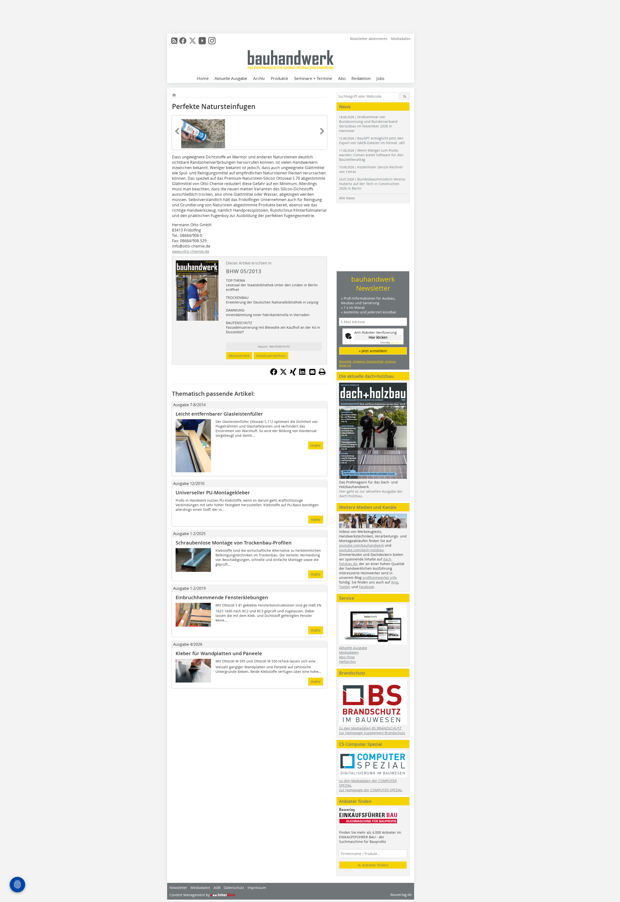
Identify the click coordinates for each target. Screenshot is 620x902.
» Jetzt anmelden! (373, 351)
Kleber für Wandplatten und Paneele (219, 653)
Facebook (366, 586)
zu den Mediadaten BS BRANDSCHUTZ (370, 728)
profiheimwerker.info (380, 577)
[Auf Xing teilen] (293, 374)
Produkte (279, 78)
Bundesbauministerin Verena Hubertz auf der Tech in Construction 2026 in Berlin (372, 184)
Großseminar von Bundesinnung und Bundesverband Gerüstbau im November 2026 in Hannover (368, 124)
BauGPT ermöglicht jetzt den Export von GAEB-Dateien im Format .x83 (372, 140)
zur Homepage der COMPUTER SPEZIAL (370, 790)
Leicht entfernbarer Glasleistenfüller (219, 414)
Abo (342, 78)
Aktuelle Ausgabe (231, 78)
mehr (316, 445)
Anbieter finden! (374, 865)
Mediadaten (401, 38)
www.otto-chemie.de (190, 251)
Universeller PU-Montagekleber (213, 492)
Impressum (257, 887)
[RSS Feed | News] (174, 41)
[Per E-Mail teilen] (312, 372)
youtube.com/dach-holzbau (361, 550)
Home (203, 78)
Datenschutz (234, 887)
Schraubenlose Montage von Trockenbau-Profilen (234, 542)
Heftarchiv (347, 661)
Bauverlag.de (401, 894)
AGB (217, 887)
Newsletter (178, 887)
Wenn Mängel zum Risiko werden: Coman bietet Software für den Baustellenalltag (371, 155)
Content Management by (190, 895)
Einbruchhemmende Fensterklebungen (222, 597)
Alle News (347, 198)
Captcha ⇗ (391, 342)
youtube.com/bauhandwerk (361, 545)
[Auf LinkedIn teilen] (303, 374)
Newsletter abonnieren (369, 38)
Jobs (380, 78)
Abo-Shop (347, 657)
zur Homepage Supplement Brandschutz (372, 733)
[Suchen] (404, 96)
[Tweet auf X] (283, 374)
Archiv (259, 78)
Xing (394, 582)
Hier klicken (378, 337)
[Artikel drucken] (322, 372)
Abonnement (239, 355)
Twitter (344, 586)
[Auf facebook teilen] (274, 374)
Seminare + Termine (313, 78)
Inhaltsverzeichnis (271, 355)
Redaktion (361, 78)
